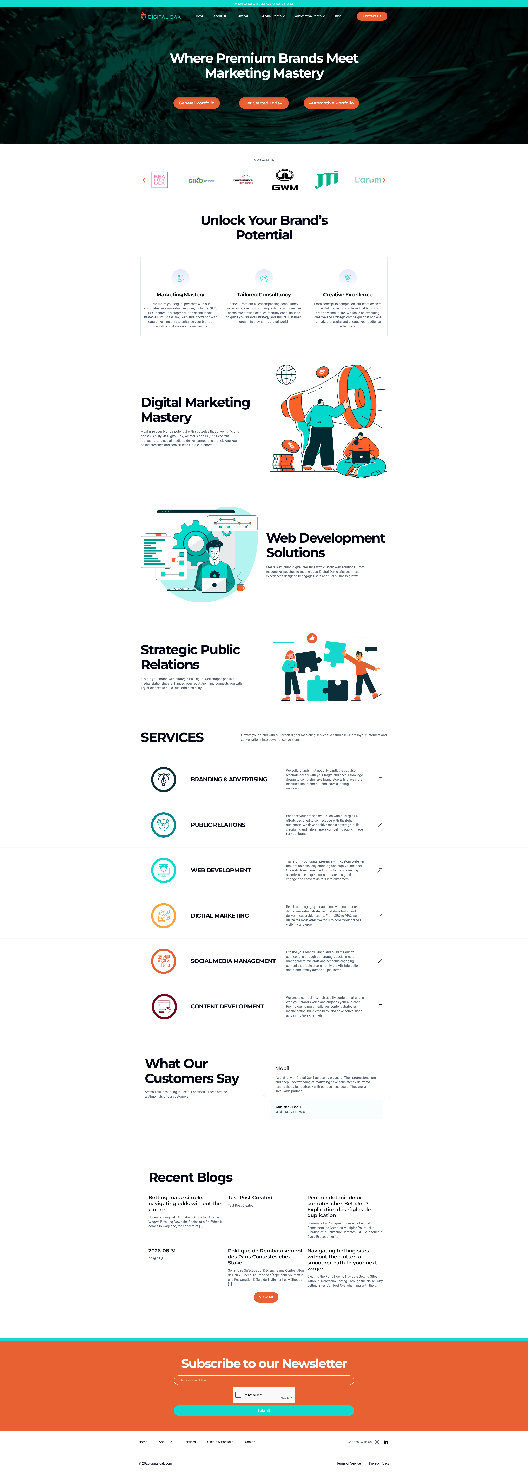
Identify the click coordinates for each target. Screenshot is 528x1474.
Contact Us (278, 3)
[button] (144, 180)
